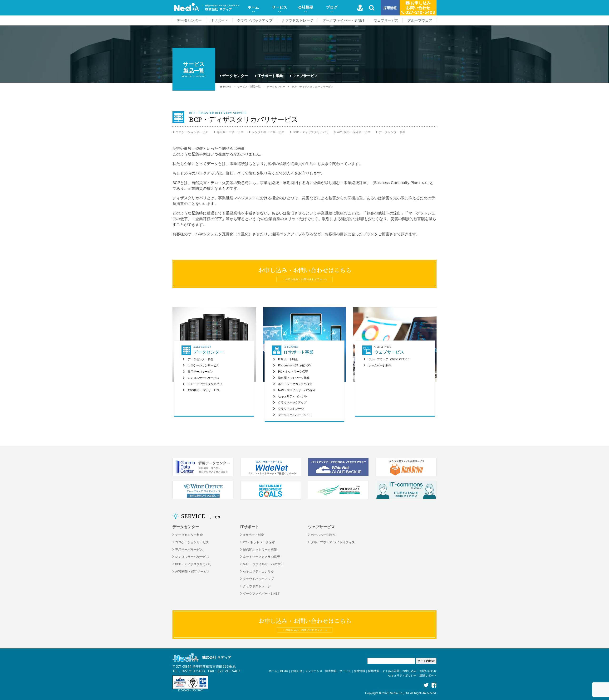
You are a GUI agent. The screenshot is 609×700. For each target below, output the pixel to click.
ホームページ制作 (379, 365)
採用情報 (390, 8)
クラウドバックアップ (255, 20)
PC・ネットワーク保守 (293, 371)
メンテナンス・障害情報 (321, 671)
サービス (279, 7)
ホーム (253, 7)
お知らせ (296, 671)
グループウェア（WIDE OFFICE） (390, 359)
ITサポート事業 (270, 75)
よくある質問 (390, 671)
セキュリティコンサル (292, 396)
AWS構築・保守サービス (353, 132)
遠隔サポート (428, 675)
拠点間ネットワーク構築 (293, 377)
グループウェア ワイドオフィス (333, 542)
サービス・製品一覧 (249, 86)
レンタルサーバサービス (268, 132)
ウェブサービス (385, 20)
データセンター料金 (392, 132)
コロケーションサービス (192, 132)
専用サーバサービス (230, 132)
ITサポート (219, 20)
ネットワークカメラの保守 (295, 384)
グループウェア (419, 20)
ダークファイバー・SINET (343, 20)
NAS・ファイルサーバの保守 (296, 390)
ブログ (332, 7)
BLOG (284, 671)
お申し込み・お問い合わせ (419, 671)
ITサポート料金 (288, 359)
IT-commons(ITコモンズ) (294, 365)
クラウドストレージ (297, 20)
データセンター (189, 20)
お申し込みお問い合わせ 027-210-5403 (419, 7)
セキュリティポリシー (402, 675)
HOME (227, 86)
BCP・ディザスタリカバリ (311, 132)
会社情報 (359, 671)
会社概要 (305, 7)
